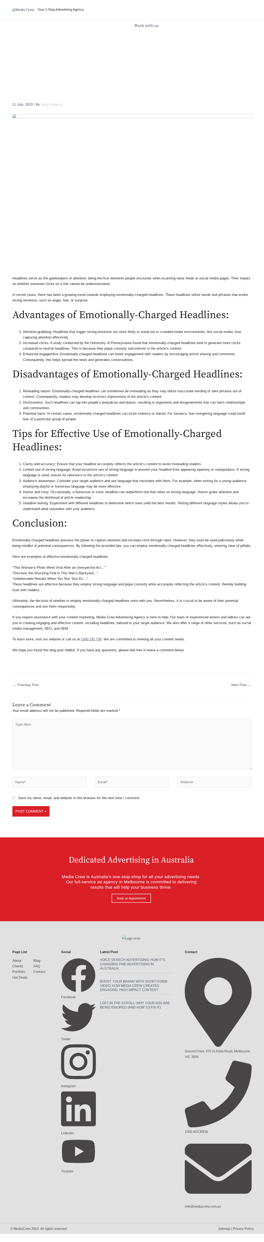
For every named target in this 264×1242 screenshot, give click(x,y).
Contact (39, 972)
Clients (17, 966)
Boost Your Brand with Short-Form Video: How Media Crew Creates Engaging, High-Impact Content (133, 986)
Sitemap (224, 1228)
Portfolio (18, 972)
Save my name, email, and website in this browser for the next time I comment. (79, 798)
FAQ (36, 966)
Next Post (241, 685)
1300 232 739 (91, 639)
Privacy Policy (243, 1228)
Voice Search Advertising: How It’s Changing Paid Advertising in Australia (132, 964)
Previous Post (26, 685)
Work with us (147, 25)
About (16, 961)
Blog (36, 961)
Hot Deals (20, 977)
